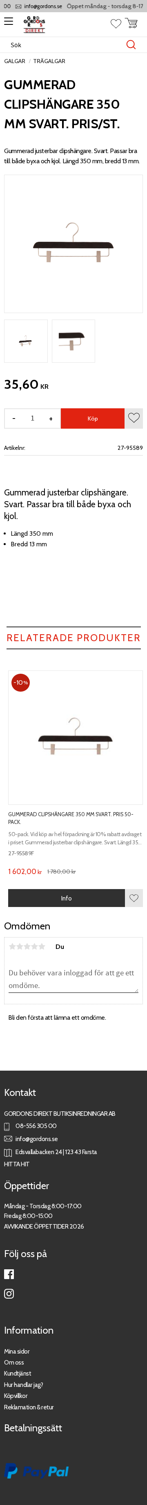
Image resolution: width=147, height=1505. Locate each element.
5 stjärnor (41, 946)
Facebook (9, 1274)
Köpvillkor (15, 1396)
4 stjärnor (34, 946)
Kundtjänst (17, 1373)
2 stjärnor (19, 946)
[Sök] (131, 45)
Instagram (9, 1294)
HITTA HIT (17, 1164)
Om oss (14, 1362)
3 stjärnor (27, 946)
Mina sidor (16, 1351)
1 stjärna (12, 946)
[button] (7, 24)
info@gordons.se (39, 6)
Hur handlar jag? (23, 1385)
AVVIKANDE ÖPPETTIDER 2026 (44, 1226)
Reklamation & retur (29, 1407)
